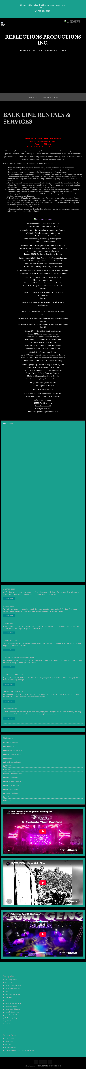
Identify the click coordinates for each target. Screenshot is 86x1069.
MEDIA (7, 770)
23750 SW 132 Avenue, (43, 403)
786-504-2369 (43, 11)
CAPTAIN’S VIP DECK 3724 (14, 691)
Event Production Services (13, 762)
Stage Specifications (11, 708)
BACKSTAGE (9, 746)
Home (30, 97)
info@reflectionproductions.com (45, 412)
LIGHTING (8, 766)
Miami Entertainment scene (13, 774)
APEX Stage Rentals (11, 743)
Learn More (9, 598)
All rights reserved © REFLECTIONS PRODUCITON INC (43, 1066)
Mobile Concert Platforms (13, 781)
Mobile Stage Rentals (11, 789)
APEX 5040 (9, 623)
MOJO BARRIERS (11, 640)
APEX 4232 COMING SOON (14, 674)
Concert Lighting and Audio (13, 750)
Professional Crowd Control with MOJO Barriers (19, 657)
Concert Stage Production (13, 754)
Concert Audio (9, 606)
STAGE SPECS (10, 589)
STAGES (8, 801)
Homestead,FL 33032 (43, 406)
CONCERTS (9, 758)
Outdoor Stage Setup (11, 793)
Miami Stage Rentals (11, 777)
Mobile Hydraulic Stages (12, 785)
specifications (9, 797)
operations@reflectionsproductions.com (43, 5)
